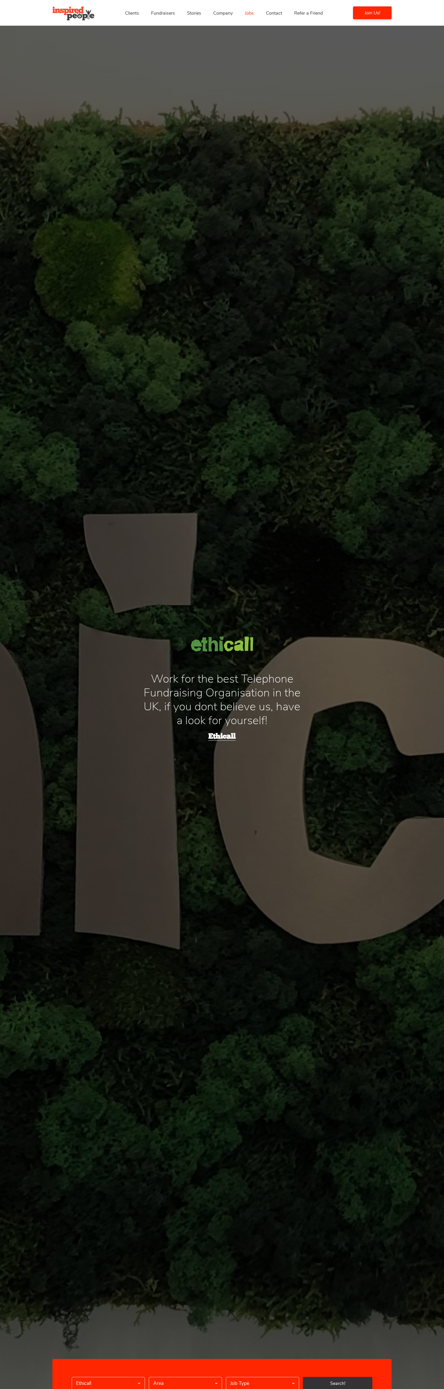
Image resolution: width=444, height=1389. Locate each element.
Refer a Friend (308, 13)
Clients (132, 13)
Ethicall (222, 736)
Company (223, 13)
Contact (274, 13)
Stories (194, 13)
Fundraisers (163, 13)
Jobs (249, 13)
